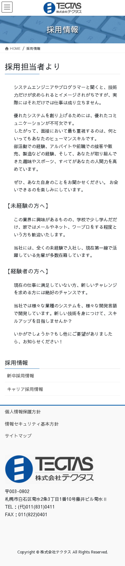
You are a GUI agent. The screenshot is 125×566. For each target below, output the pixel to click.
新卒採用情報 (20, 375)
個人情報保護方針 (23, 411)
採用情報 (16, 362)
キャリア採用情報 (25, 389)
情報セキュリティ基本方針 (32, 423)
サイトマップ (18, 435)
